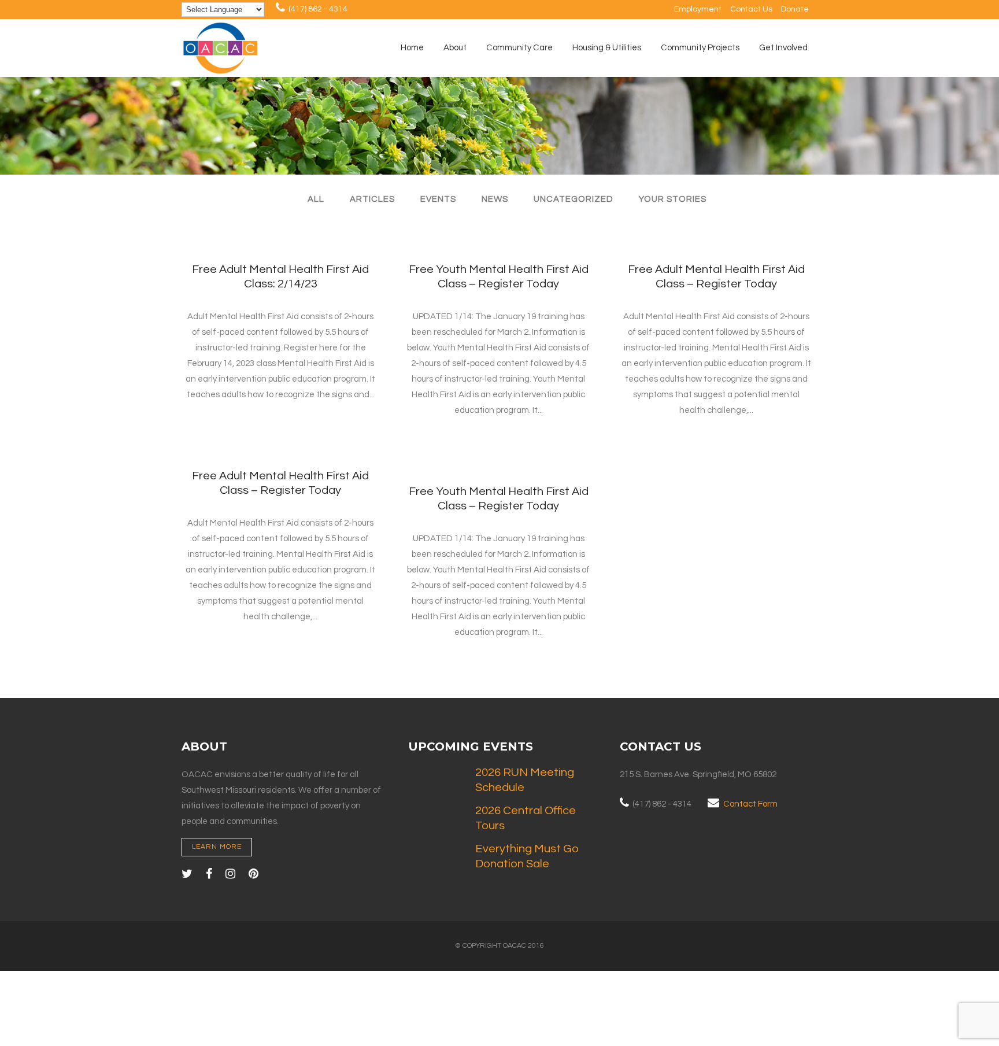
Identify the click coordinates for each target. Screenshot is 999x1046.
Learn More (217, 847)
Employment (698, 9)
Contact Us (751, 9)
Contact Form (750, 804)
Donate (795, 9)
